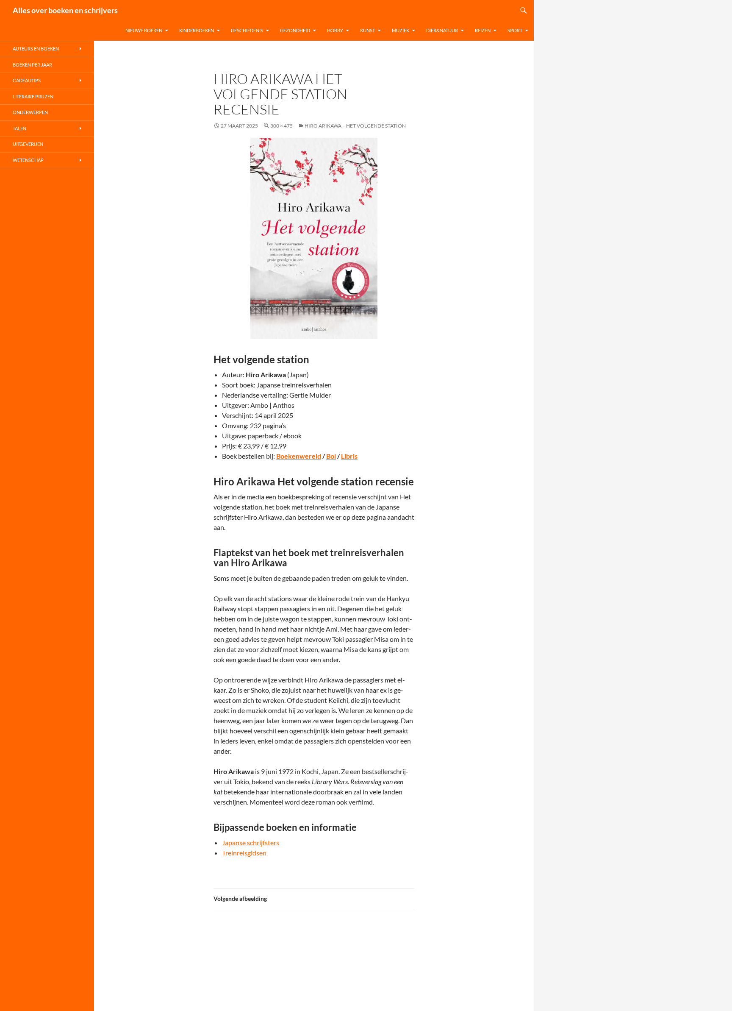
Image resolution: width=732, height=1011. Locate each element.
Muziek (400, 30)
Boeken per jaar (32, 64)
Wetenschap (28, 160)
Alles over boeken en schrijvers (65, 10)
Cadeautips (27, 80)
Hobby (335, 30)
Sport (514, 30)
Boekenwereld (298, 456)
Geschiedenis (247, 30)
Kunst (367, 30)
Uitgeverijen (28, 144)
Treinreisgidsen (244, 853)
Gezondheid (295, 30)
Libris (349, 456)
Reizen (483, 30)
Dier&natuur (442, 30)
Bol (331, 456)
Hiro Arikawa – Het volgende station (355, 126)
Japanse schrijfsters (250, 842)
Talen (19, 128)
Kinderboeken (196, 30)
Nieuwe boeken (143, 30)
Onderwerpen (30, 112)
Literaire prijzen (33, 96)
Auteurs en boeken (36, 48)
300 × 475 (281, 126)
